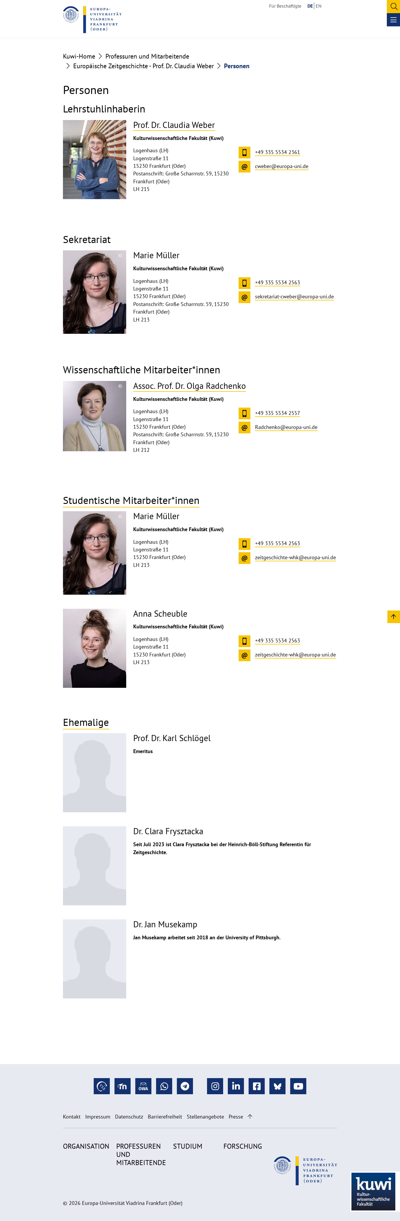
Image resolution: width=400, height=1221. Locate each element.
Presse (236, 1116)
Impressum (97, 1116)
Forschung (242, 1146)
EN (319, 6)
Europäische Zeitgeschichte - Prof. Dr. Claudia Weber (143, 66)
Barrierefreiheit (165, 1116)
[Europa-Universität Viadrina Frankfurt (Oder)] (92, 19)
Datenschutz (129, 1116)
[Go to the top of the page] (250, 1116)
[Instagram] (215, 1086)
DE (310, 6)
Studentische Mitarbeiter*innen (131, 500)
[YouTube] (298, 1086)
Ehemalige (86, 722)
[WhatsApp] (164, 1086)
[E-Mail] (143, 1086)
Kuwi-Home (79, 56)
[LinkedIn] (236, 1086)
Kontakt (72, 1116)
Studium (187, 1146)
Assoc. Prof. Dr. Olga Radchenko (189, 385)
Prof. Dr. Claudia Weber (174, 124)
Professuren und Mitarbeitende (147, 56)
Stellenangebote (205, 1116)
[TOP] (393, 616)
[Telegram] (185, 1086)
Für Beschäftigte (285, 6)
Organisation (86, 1146)
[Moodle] (122, 1086)
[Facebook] (257, 1086)
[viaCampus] (102, 1086)
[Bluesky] (277, 1086)
